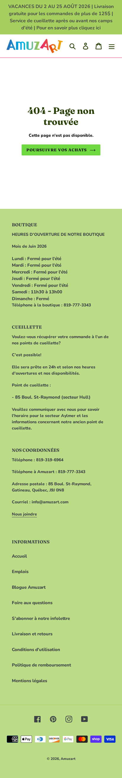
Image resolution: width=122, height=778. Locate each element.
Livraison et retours (32, 634)
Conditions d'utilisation (36, 650)
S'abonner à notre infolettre (41, 618)
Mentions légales (29, 681)
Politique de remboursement (41, 665)
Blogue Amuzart (29, 587)
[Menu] (111, 45)
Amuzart (68, 758)
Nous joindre (24, 514)
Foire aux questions (32, 603)
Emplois (20, 572)
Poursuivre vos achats (56, 149)
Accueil (19, 556)
